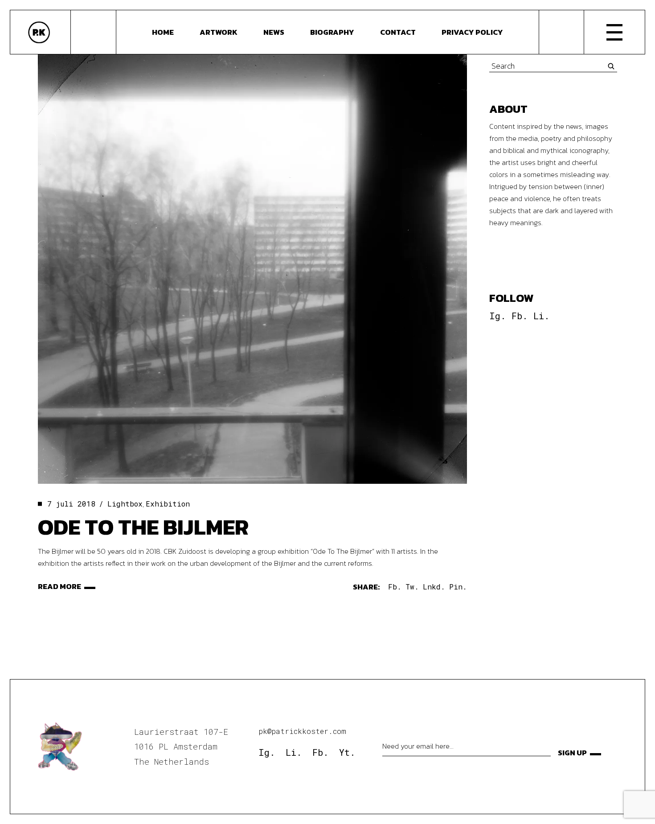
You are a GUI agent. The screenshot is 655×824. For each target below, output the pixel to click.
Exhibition (168, 503)
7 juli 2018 (71, 503)
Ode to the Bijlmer (143, 527)
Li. (541, 315)
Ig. (497, 315)
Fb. (520, 315)
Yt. (347, 752)
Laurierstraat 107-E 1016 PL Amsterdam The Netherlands (181, 746)
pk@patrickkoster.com (302, 731)
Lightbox (125, 503)
